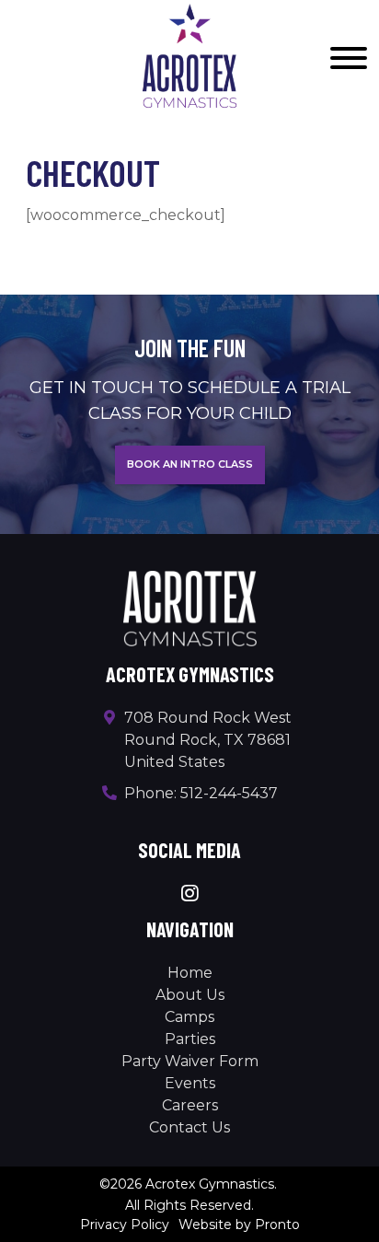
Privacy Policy (124, 1224)
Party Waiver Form (189, 1061)
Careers (190, 1105)
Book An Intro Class (190, 464)
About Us (189, 995)
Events (190, 1083)
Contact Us (189, 1127)
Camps (189, 1017)
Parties (190, 1039)
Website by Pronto (239, 1224)
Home (189, 972)
